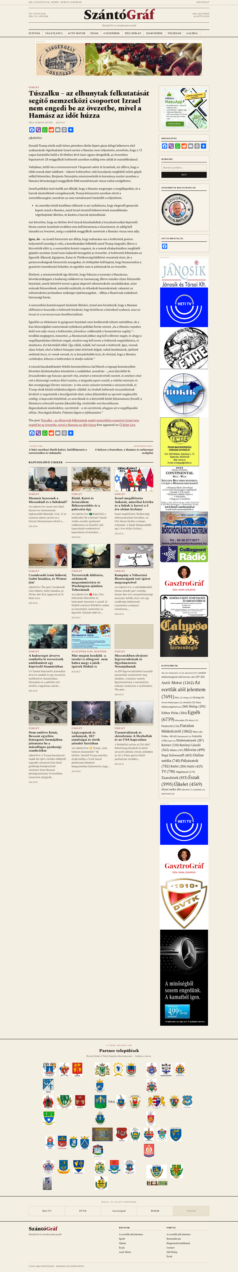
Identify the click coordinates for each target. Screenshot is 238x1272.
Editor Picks (174, 713)
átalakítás (199, 790)
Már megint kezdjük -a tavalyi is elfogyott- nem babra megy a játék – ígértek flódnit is (90, 661)
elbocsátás (181, 720)
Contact (171, 1247)
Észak (94, 33)
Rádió (178, 766)
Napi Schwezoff (176, 755)
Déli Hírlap (133, 33)
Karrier (170, 745)
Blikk (179, 697)
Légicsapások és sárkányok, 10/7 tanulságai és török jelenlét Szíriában (86, 738)
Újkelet (34, 87)
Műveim (194, 750)
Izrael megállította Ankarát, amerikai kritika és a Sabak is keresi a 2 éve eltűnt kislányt (134, 504)
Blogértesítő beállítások (178, 1243)
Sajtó (195, 766)
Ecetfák (34, 33)
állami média (171, 789)
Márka (176, 750)
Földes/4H (174, 33)
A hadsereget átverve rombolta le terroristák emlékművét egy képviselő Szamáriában (46, 661)
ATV (200, 676)
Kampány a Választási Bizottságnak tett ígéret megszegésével (132, 579)
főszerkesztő (184, 736)
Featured (170, 726)
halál (172, 741)
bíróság (198, 697)
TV (168, 771)
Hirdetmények (190, 740)
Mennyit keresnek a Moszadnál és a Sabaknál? (48, 500)
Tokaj (111, 1102)
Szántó (119, 15)
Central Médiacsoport (171, 702)
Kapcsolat (203, 2)
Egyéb (122, 1238)
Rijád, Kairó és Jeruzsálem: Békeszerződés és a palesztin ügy (86, 504)
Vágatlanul (54, 33)
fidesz (197, 731)
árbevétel (187, 790)
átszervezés (168, 793)
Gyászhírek (111, 33)
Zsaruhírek (154, 33)
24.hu (173, 673)
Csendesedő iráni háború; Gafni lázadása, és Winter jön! (48, 579)
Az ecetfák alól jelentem (89, 651)
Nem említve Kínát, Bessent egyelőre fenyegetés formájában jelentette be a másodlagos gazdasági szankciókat (45, 741)
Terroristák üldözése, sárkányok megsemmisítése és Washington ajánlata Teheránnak (88, 582)
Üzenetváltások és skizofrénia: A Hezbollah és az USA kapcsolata (133, 736)
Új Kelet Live (127, 425)
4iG (164, 673)
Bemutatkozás (174, 1238)
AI (181, 673)
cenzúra (189, 702)
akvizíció (191, 673)
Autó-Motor (76, 33)
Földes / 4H (169, 736)
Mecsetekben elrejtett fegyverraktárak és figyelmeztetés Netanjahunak (131, 661)
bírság (187, 697)
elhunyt (193, 720)
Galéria (192, 33)
